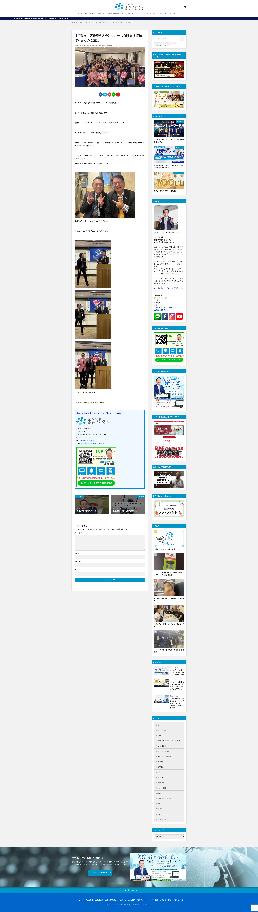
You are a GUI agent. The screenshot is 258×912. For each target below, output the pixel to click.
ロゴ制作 (160, 762)
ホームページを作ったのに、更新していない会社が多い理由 (177, 672)
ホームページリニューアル (170, 42)
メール (78, 561)
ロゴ (169, 45)
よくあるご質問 (162, 13)
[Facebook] (101, 94)
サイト (77, 570)
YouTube (160, 777)
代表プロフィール (142, 13)
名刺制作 (160, 767)
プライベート (161, 819)
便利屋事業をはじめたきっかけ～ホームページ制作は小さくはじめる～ (169, 166)
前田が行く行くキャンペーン (116, 13)
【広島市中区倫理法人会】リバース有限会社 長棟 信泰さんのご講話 (113, 22)
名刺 (165, 45)
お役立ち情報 (180, 147)
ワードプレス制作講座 (164, 756)
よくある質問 (161, 746)
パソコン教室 (161, 788)
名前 (77, 553)
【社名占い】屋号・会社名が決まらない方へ (169, 549)
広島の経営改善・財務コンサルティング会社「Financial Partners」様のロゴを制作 (177, 703)
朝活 (158, 803)
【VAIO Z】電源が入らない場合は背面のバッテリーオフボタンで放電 (168, 574)
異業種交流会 (161, 793)
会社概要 (130, 13)
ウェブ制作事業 (89, 13)
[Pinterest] (118, 94)
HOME (75, 22)
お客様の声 (100, 13)
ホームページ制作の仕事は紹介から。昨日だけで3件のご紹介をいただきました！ (177, 686)
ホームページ (158, 42)
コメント (78, 533)
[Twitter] (105, 94)
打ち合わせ (160, 782)
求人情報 (152, 13)
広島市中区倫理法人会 (86, 22)
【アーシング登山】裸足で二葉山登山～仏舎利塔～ (169, 651)
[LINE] (114, 94)
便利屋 (159, 809)
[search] (182, 39)
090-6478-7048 (85, 437)
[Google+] (109, 94)
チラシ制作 (160, 772)
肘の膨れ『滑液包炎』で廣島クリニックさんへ (169, 599)
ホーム (80, 13)
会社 (158, 725)
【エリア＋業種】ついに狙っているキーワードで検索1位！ (169, 141)
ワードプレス (158, 45)
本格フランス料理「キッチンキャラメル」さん (169, 625)
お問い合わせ (173, 13)
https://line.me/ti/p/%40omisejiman (93, 443)
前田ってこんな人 (179, 173)
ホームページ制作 (163, 751)
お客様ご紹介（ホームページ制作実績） (170, 741)
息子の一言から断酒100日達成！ (165, 191)
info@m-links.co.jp (87, 440)
